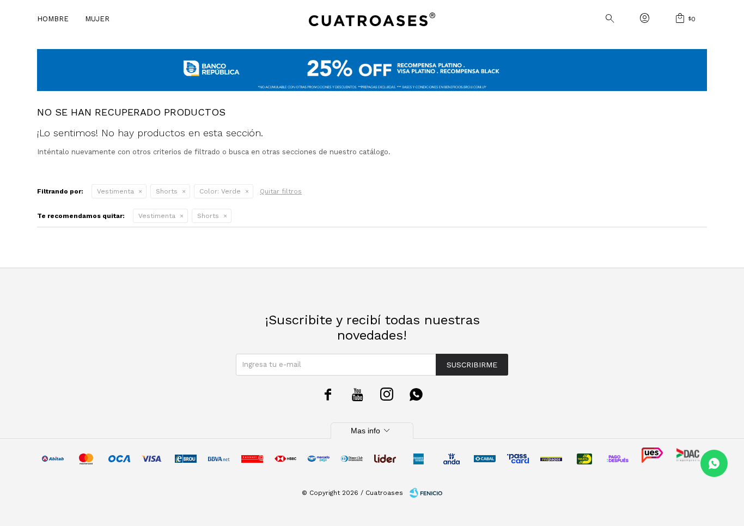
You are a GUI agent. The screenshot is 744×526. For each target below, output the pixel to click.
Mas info (372, 430)
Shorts (167, 191)
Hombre (53, 19)
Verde (220, 191)
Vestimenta (115, 191)
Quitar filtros (281, 191)
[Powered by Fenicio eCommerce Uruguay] (426, 493)
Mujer (97, 19)
